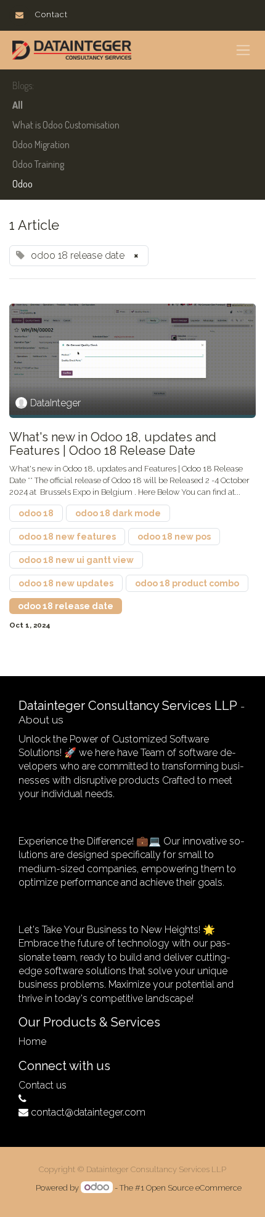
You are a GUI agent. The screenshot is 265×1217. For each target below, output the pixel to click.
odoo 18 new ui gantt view (76, 560)
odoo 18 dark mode (118, 513)
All (17, 105)
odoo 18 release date (65, 606)
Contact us (42, 1085)
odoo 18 (36, 513)
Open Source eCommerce (194, 1187)
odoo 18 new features (67, 537)
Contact (51, 14)
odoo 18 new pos (174, 537)
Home (32, 1041)
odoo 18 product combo (187, 583)
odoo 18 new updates (65, 583)
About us (40, 720)
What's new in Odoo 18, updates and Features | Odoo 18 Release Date (112, 443)
